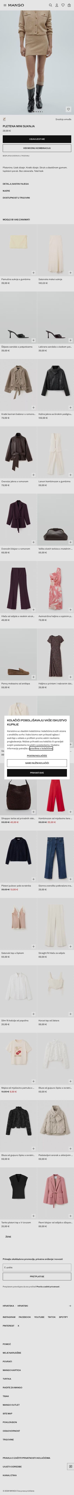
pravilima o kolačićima (41, 748)
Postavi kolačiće (37, 755)
